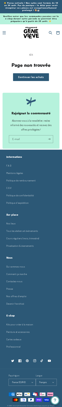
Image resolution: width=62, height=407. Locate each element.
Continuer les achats (31, 77)
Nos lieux (11, 223)
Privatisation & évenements (20, 245)
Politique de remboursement (20, 180)
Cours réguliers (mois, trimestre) (22, 238)
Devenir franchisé (15, 303)
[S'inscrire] (49, 139)
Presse (9, 288)
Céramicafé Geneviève (19, 406)
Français (43, 382)
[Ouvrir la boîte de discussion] (55, 400)
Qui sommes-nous (15, 266)
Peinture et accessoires (18, 331)
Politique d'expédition (17, 202)
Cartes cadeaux (13, 339)
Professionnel (13, 346)
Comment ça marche (16, 274)
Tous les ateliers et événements (22, 230)
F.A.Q (8, 165)
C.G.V (8, 187)
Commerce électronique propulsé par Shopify (41, 406)
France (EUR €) (19, 382)
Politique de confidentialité (20, 195)
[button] (4, 32)
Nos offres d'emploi (16, 296)
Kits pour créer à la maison (19, 324)
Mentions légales (14, 173)
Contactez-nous (14, 281)
